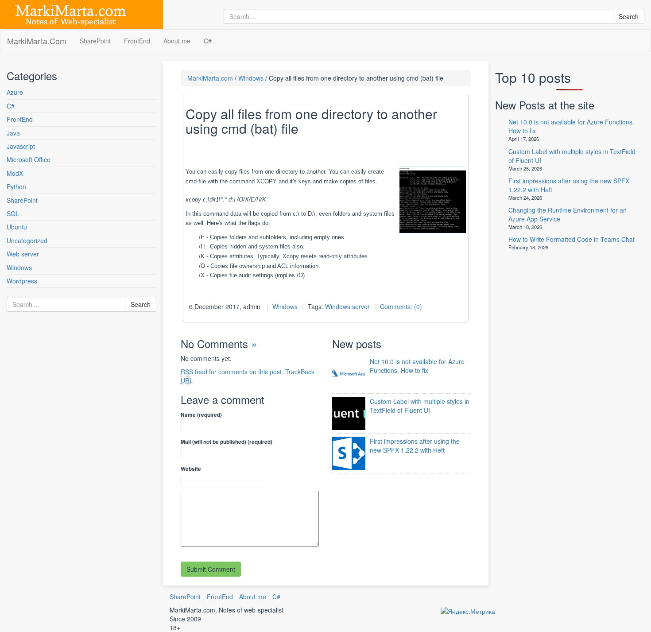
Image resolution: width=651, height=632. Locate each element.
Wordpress (22, 280)
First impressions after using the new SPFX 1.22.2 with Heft (415, 445)
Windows (19, 267)
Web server (23, 253)
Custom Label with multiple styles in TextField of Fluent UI (419, 406)
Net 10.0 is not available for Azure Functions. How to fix (417, 366)
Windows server (347, 306)
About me (176, 40)
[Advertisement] (60, 409)
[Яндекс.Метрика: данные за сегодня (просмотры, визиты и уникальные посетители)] (468, 611)
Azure (15, 92)
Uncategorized (27, 240)
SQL (13, 213)
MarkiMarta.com (210, 78)
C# (208, 40)
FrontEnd (137, 40)
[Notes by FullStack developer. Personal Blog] (71, 13)
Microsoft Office (28, 159)
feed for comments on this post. (232, 371)
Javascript (21, 146)
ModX (15, 173)
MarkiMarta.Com (36, 41)
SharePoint (95, 40)
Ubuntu (17, 226)
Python (16, 186)
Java (13, 132)
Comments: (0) (401, 306)
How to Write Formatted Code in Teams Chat (571, 239)
